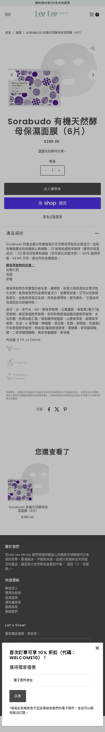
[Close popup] (97, 648)
